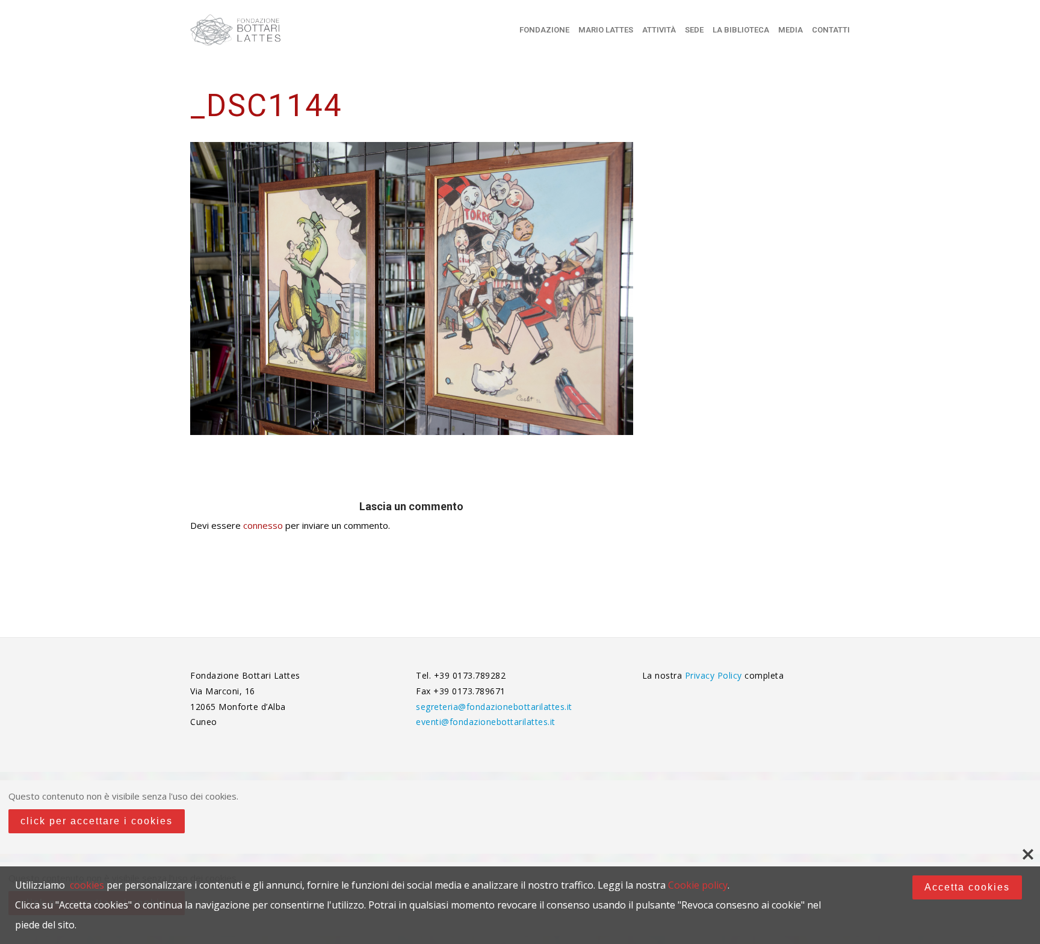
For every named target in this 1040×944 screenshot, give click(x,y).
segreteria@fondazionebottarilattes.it (494, 706)
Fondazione (544, 29)
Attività (659, 29)
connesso (263, 525)
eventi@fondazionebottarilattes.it (486, 721)
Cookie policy (698, 885)
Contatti (831, 29)
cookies (87, 885)
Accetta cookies (967, 887)
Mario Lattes (605, 29)
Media (790, 29)
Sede (694, 29)
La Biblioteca (741, 29)
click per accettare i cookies (96, 821)
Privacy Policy (715, 675)
